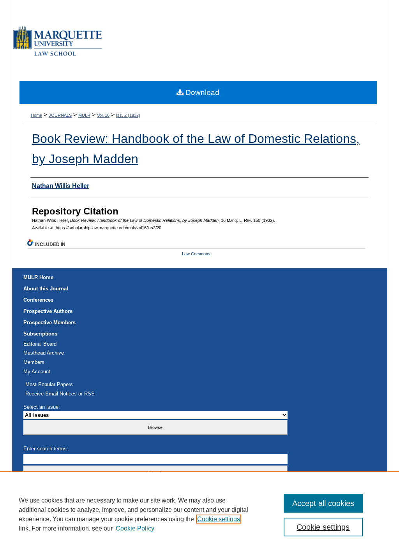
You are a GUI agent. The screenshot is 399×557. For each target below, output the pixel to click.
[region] (199, 514)
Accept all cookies (323, 503)
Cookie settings (218, 519)
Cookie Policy (135, 528)
